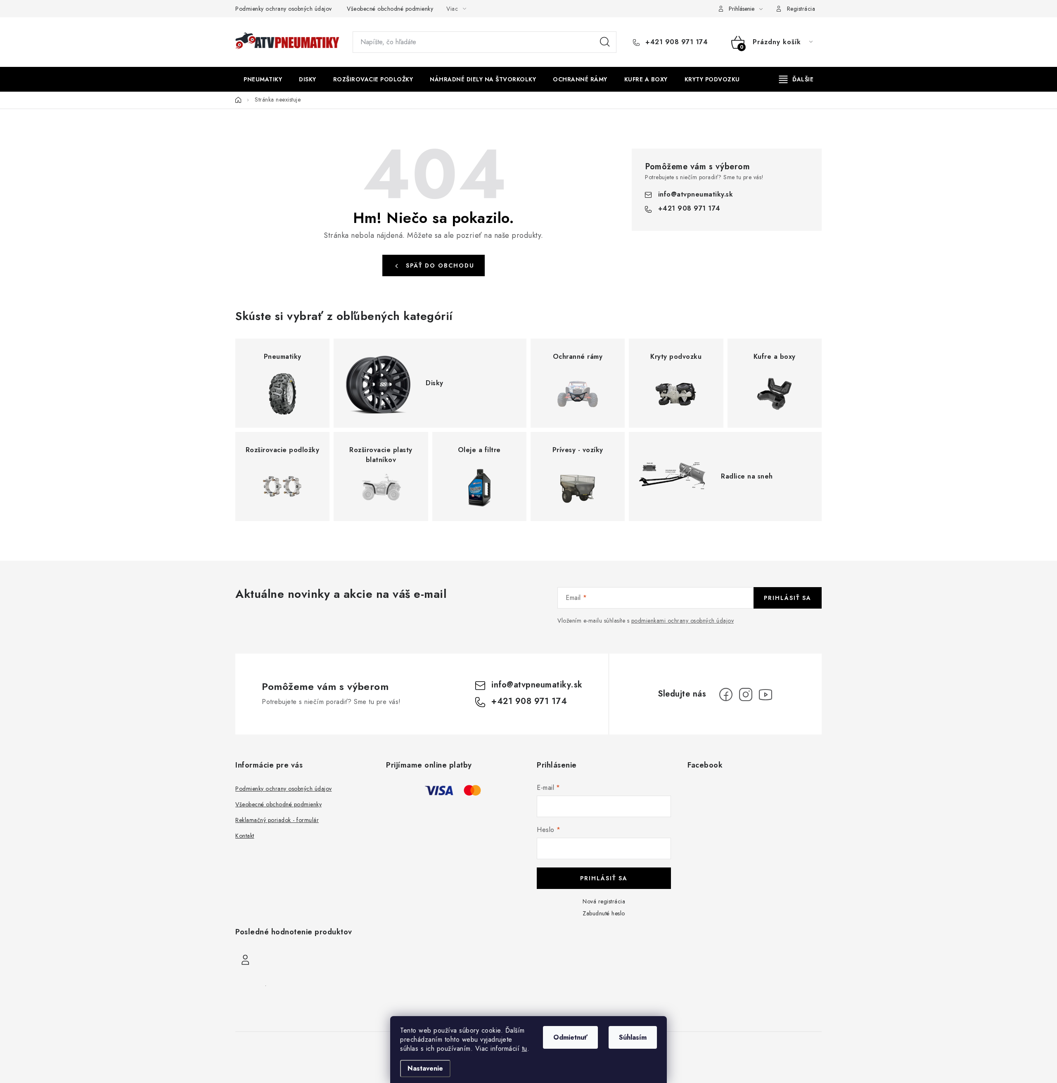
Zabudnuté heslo (604, 913)
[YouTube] (765, 694)
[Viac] (796, 79)
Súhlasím (633, 1037)
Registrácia (801, 9)
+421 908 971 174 (675, 42)
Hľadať (604, 42)
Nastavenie (425, 1068)
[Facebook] (725, 694)
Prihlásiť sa (787, 598)
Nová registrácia (604, 901)
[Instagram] (745, 694)
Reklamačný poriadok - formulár (277, 820)
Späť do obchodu (440, 265)
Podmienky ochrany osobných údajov (283, 9)
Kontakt (244, 836)
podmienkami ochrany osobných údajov (682, 620)
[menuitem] (262, 79)
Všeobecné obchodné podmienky (390, 9)
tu (524, 1048)
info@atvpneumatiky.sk (695, 194)
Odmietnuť (570, 1037)
